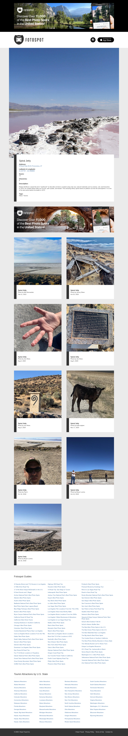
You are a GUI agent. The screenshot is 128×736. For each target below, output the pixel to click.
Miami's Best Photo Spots (56, 631)
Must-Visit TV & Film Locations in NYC (60, 636)
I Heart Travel (79, 732)
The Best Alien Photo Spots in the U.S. (94, 627)
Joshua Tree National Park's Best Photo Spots (62, 595)
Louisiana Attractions (45, 700)
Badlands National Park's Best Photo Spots (27, 603)
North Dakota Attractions (72, 706)
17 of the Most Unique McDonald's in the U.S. (28, 589)
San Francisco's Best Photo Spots (92, 603)
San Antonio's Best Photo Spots (92, 598)
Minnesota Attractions (46, 715)
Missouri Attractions (45, 722)
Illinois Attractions (44, 684)
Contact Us (109, 732)
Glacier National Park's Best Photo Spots (27, 656)
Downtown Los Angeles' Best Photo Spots (27, 647)
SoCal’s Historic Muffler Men (91, 624)
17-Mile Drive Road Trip (21, 587)
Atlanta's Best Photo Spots (22, 598)
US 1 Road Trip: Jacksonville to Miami (94, 649)
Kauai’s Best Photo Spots (56, 598)
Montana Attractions (71, 681)
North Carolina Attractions (73, 703)
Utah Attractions (95, 694)
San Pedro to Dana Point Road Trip (93, 609)
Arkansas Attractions (20, 691)
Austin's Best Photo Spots (22, 600)
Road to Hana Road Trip (89, 592)
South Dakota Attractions (98, 684)
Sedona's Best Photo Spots (90, 614)
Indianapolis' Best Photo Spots (57, 592)
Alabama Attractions (20, 681)
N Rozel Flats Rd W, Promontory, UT (30, 166)
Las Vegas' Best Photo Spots (57, 606)
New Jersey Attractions (72, 694)
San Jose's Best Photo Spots (91, 606)
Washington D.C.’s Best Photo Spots (93, 655)
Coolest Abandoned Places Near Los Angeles (28, 631)
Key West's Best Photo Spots (57, 600)
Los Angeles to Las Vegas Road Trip (59, 620)
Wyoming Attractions (96, 715)
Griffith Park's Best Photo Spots (24, 664)
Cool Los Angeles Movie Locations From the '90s (29, 633)
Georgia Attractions (20, 709)
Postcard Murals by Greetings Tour (93, 587)
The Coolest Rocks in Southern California (95, 638)
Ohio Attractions (70, 709)
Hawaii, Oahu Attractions (22, 722)
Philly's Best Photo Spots (55, 661)
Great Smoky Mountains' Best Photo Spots (27, 661)
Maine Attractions (44, 703)
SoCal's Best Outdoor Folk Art (91, 621)
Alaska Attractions (19, 684)
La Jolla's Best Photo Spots (56, 603)
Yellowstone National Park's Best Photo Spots (96, 657)
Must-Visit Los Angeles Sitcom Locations (60, 633)
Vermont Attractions (96, 697)
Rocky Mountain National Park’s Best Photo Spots (97, 595)
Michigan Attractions (45, 712)
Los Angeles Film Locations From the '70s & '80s (63, 609)
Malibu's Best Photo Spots (56, 622)
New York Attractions (71, 700)
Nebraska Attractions (71, 684)
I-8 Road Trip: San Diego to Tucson (59, 589)
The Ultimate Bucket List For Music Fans (94, 643)
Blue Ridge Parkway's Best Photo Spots (26, 609)
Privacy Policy (89, 732)
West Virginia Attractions (97, 709)
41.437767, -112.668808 (27, 171)
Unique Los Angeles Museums (91, 646)
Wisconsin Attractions (97, 712)
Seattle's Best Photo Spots (90, 611)
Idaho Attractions (44, 681)
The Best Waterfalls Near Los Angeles (94, 632)
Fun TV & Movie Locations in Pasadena (26, 653)
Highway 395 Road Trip (55, 584)
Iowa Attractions (44, 691)
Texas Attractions (95, 691)
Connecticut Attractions (21, 700)
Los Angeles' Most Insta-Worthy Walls (60, 611)
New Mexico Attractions (72, 697)
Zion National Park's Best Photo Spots (94, 663)
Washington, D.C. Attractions (99, 706)
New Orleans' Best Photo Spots (58, 642)
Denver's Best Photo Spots (22, 642)
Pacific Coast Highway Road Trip (58, 658)
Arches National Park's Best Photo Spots (27, 595)
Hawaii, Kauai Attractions (22, 715)
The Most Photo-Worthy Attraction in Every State (97, 641)
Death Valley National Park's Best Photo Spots (28, 639)
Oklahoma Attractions (71, 712)
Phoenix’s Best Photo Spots (56, 664)
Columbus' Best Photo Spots (23, 628)
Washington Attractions (97, 703)
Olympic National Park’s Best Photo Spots (61, 650)
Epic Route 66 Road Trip (22, 650)
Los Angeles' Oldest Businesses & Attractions (62, 617)
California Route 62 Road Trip (23, 617)
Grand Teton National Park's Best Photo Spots (28, 658)
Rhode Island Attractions (72, 722)
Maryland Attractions (45, 706)
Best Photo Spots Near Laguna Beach (26, 606)
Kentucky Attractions (45, 697)
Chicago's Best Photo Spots (23, 625)
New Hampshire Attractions (73, 691)
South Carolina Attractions (98, 681)
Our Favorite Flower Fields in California (60, 656)
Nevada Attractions (71, 687)
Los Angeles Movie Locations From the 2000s (62, 614)
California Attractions (20, 694)
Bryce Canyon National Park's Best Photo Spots (29, 614)
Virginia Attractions (96, 700)
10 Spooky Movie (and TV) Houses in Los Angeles (30, 584)
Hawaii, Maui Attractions (21, 718)
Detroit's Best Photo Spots (22, 644)
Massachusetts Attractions (47, 709)
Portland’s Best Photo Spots (90, 584)
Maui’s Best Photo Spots (55, 625)
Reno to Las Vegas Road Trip (91, 589)
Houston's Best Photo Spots (56, 587)
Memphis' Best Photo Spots (56, 628)
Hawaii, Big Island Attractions (23, 712)
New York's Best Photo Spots (57, 644)
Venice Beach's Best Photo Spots (92, 652)
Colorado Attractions (20, 697)
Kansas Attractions (45, 694)
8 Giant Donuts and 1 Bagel (23, 592)
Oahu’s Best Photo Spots (56, 647)
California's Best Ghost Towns (23, 620)
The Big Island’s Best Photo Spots (92, 635)
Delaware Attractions (20, 703)
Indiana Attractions (45, 687)
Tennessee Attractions (97, 687)
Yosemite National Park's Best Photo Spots (95, 660)
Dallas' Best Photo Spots (22, 636)
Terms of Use (100, 732)
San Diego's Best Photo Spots (91, 600)
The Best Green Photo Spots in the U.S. (94, 630)
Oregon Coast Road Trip (55, 653)
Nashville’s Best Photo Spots (57, 639)
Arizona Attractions (20, 687)
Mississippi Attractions (46, 718)
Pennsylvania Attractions (72, 718)
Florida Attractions (19, 706)
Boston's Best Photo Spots (22, 611)
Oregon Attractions (70, 715)
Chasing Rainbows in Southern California (27, 622)
